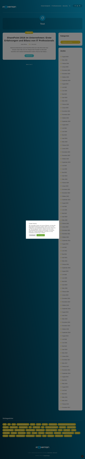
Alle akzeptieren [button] (40, 235)
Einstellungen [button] (32, 235)
